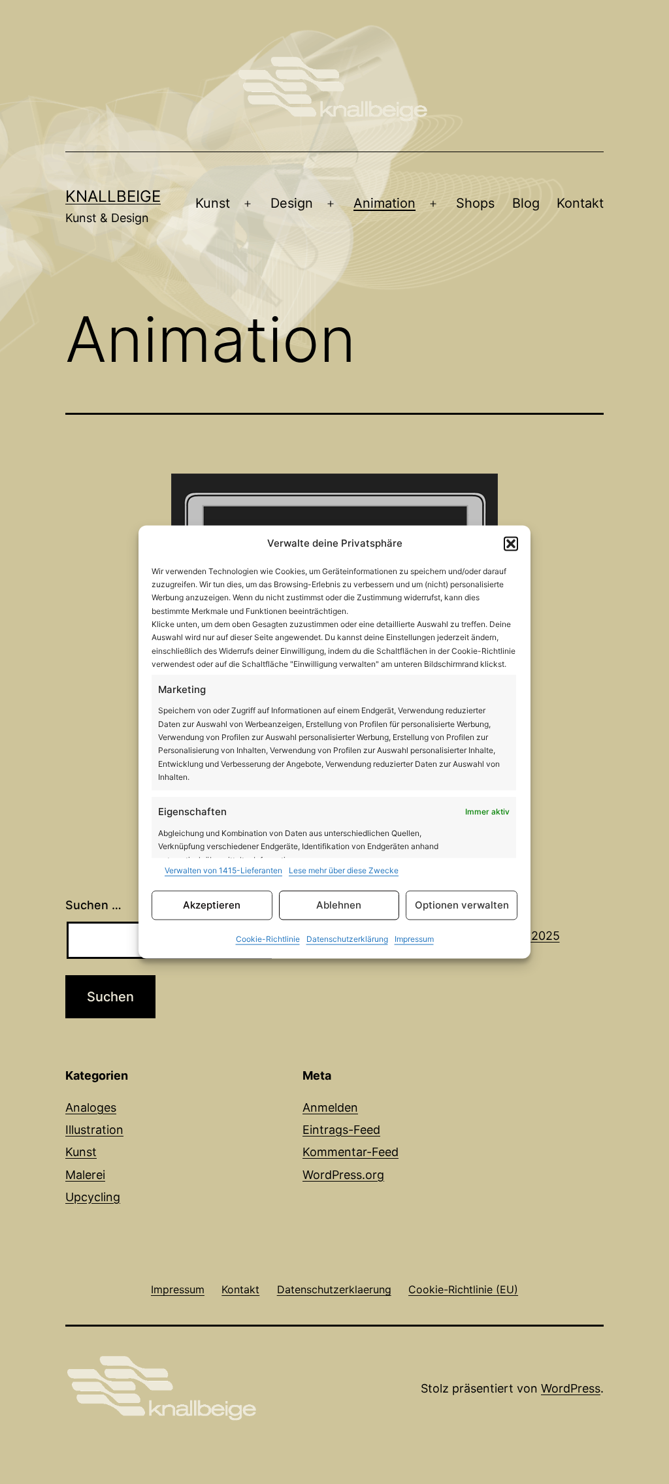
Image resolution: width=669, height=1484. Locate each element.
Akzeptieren (211, 905)
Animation (384, 203)
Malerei (85, 1175)
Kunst (212, 203)
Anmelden (330, 1107)
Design (291, 203)
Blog (526, 203)
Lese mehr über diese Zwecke (344, 870)
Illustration (94, 1130)
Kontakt (580, 203)
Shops (475, 203)
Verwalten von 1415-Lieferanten (223, 870)
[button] (510, 543)
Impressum (414, 939)
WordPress (570, 1388)
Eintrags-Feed (341, 1130)
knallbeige (113, 196)
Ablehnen (338, 905)
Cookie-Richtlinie (268, 939)
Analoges (90, 1107)
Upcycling (92, 1197)
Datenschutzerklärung (347, 939)
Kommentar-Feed (350, 1152)
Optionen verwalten (462, 905)
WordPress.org (343, 1175)
